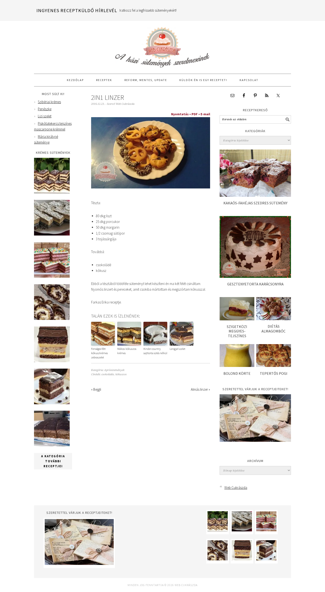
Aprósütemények (114, 370)
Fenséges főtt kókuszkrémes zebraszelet (99, 353)
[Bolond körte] (237, 365)
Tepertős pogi (273, 373)
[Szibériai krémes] (52, 192)
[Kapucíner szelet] (52, 403)
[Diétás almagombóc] (273, 319)
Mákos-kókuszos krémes (126, 351)
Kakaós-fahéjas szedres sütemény (255, 203)
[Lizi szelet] (52, 276)
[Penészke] (52, 234)
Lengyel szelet (177, 349)
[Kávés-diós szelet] (52, 445)
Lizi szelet (44, 116)
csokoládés (107, 374)
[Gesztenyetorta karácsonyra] (255, 276)
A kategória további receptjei (53, 461)
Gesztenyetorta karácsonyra (255, 284)
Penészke (44, 109)
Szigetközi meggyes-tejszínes (237, 331)
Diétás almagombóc (273, 328)
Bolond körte (237, 373)
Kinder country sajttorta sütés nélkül (155, 351)
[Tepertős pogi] (273, 365)
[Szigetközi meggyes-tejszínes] (237, 319)
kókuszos (121, 374)
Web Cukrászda (162, 45)
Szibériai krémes (49, 102)
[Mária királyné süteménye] (52, 361)
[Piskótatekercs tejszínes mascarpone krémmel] (52, 318)
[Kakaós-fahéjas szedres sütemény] (255, 195)
